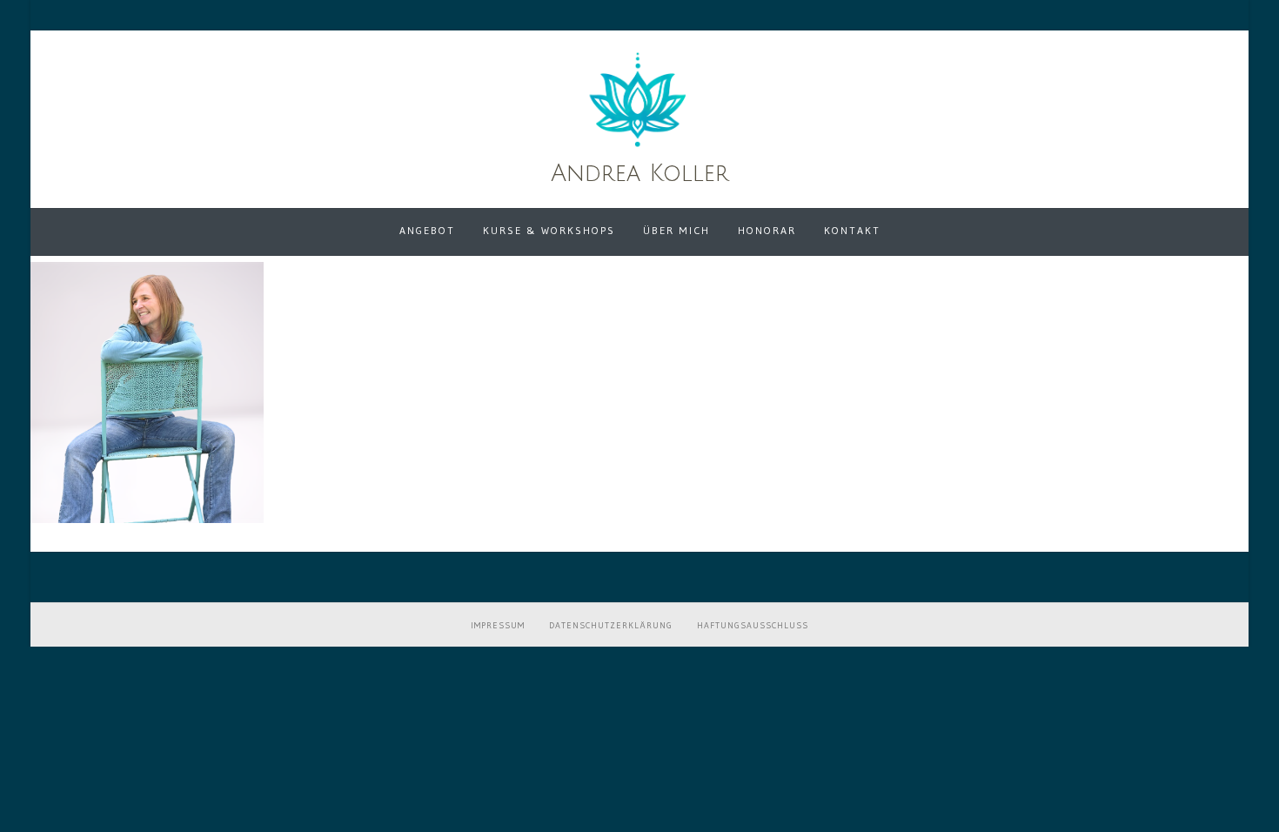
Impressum (498, 625)
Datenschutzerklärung (611, 625)
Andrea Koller (640, 173)
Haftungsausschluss (752, 625)
